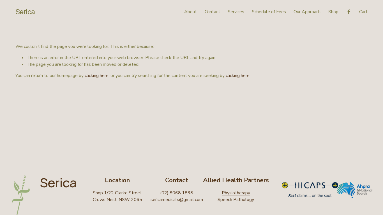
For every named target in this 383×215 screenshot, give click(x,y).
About (190, 12)
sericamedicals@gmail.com (177, 200)
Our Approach (307, 12)
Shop (333, 12)
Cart (363, 12)
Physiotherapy (236, 193)
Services (236, 12)
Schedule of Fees (269, 12)
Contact (212, 12)
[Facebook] (349, 12)
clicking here (97, 76)
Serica (25, 11)
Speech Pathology (236, 200)
